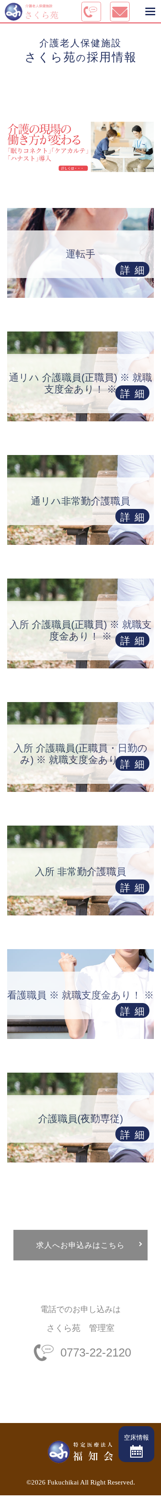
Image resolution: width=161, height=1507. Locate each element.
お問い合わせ (20, 1501)
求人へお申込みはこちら (80, 1245)
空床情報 (136, 1437)
